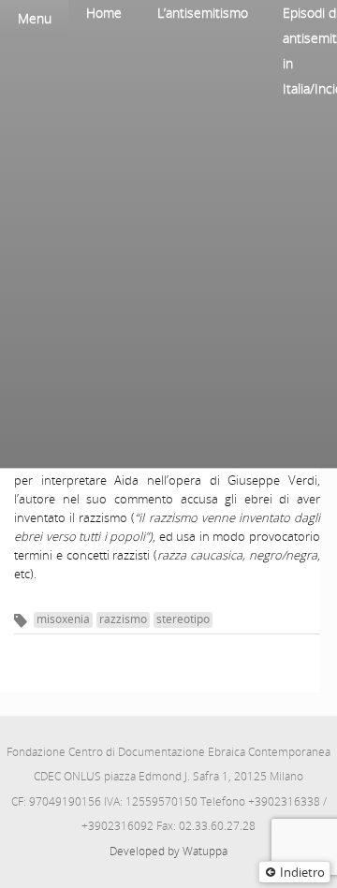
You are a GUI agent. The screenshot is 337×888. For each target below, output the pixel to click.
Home (104, 13)
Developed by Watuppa (168, 851)
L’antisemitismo (202, 13)
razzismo (123, 619)
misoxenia (63, 619)
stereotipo (183, 619)
